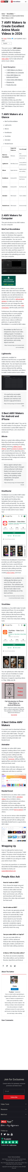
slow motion (11, 573)
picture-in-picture (17, 449)
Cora (4, 38)
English (5, 43)
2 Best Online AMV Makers (14, 80)
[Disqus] (14, 1042)
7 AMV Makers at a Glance (14, 70)
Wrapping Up (10, 82)
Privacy (9, 1156)
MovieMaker (10, 13)
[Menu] (25, 1)
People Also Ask (11, 85)
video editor (5, 59)
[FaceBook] (1, 1134)
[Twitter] (12, 38)
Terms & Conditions (16, 1156)
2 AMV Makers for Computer (15, 72)
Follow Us (15, 989)
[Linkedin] (8, 1134)
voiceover (11, 759)
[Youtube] (12, 1134)
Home (3, 13)
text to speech (18, 810)
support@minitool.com (9, 871)
